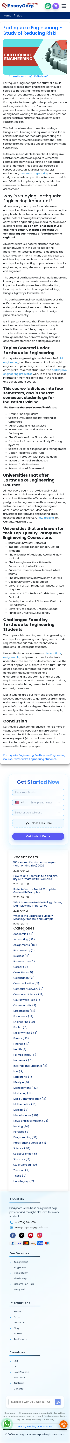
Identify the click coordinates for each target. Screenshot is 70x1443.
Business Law (24, 961)
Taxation (21, 1170)
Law (18, 1071)
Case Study (23, 972)
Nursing (21, 1126)
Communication (26, 983)
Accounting (24, 939)
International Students (30, 1066)
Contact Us (45, 1426)
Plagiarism (20, 1267)
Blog (19, 15)
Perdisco (21, 1132)
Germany (19, 1377)
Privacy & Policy (27, 1426)
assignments (11, 657)
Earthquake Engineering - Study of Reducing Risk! (32, 30)
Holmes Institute (26, 1055)
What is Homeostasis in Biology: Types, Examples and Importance (37, 904)
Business (21, 956)
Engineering (24, 1022)
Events (21, 1038)
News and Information (30, 1121)
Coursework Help (26, 1000)
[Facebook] (13, 1235)
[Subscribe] (58, 1402)
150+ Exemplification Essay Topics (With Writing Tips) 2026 (34, 864)
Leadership (22, 1077)
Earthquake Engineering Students (35, 759)
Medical (21, 1110)
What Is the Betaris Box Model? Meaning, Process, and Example (33, 917)
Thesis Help (20, 1278)
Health (19, 1049)
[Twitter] (21, 1235)
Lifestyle (21, 1082)
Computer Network (28, 989)
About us (19, 1322)
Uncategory (23, 1181)
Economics (23, 1016)
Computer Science (28, 994)
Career (20, 967)
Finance (21, 1044)
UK (15, 1366)
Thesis (20, 1176)
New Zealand (21, 1372)
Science (21, 1148)
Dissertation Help (24, 1284)
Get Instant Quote (38, 836)
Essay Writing (25, 1033)
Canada (18, 1388)
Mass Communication (29, 1099)
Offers (17, 1317)
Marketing (23, 1093)
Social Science (25, 1154)
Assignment (21, 1262)
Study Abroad (25, 1165)
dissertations (53, 653)
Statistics (21, 1159)
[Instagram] (39, 1235)
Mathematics (25, 1104)
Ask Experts (20, 1339)
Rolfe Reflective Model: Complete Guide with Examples (34, 890)
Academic (23, 934)
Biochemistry (24, 950)
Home (7, 15)
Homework (23, 1060)
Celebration (24, 978)
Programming (25, 1137)
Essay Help (20, 1289)
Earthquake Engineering (18, 755)
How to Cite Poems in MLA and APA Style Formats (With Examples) (35, 877)
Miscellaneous (25, 1115)
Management (25, 1088)
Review (18, 1333)
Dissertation (24, 1011)
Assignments (25, 945)
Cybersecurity (24, 1005)
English (20, 1027)
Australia (19, 1383)
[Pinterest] (30, 1235)
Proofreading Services (29, 1143)
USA (16, 1361)
